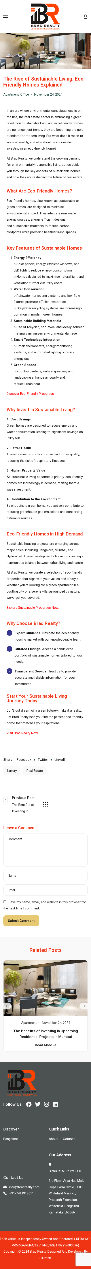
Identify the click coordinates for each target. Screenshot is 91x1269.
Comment (15, 839)
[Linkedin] (55, 1104)
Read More (43, 1045)
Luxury (12, 771)
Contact (69, 1139)
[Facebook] (29, 1104)
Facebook (24, 760)
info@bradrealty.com (24, 1187)
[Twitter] (37, 1104)
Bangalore (10, 1139)
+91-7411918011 (21, 1193)
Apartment (11, 94)
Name (12, 875)
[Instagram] (46, 1104)
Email (11, 890)
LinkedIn (60, 760)
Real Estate (35, 771)
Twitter (42, 760)
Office (24, 94)
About (53, 1139)
